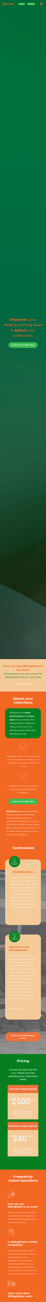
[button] (41, 3)
